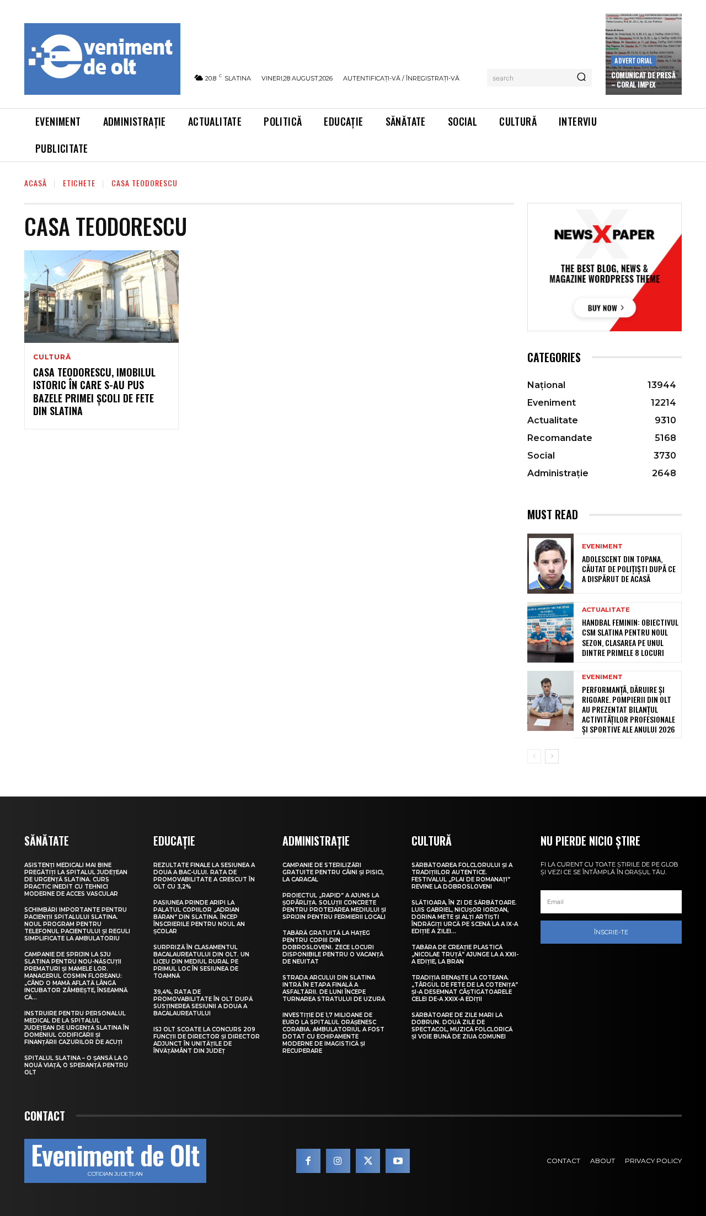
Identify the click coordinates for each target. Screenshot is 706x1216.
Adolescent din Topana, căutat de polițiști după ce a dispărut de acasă (629, 568)
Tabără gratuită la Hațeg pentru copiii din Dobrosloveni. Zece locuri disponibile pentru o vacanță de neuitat (332, 947)
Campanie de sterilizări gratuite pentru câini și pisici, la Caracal (333, 872)
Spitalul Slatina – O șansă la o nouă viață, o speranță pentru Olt (76, 1065)
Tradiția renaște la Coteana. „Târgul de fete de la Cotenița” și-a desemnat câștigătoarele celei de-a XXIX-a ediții (464, 988)
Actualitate (606, 610)
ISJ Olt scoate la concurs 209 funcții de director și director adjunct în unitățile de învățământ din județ (206, 1040)
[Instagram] (338, 1161)
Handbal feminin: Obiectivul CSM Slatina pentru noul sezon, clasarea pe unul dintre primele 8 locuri (630, 637)
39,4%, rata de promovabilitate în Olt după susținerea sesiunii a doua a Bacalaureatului (203, 1002)
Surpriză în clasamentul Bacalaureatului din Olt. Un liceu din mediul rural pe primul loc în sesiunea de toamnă (201, 962)
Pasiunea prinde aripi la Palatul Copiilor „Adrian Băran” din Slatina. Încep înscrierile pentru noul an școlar (199, 917)
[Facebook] (308, 1161)
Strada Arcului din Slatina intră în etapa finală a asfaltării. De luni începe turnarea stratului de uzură (333, 988)
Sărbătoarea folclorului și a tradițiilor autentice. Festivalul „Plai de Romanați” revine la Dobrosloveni (461, 876)
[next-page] (552, 756)
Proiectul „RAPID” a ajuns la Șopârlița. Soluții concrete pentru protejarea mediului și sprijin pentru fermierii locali (334, 906)
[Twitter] (368, 1161)
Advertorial (633, 60)
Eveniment (602, 547)
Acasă (35, 183)
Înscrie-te (611, 932)
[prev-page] (534, 756)
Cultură (52, 357)
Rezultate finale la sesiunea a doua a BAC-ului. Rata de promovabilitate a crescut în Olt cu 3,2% (204, 876)
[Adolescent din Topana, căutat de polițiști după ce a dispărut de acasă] (550, 564)
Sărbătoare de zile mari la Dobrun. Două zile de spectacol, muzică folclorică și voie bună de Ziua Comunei (461, 1025)
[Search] (581, 78)
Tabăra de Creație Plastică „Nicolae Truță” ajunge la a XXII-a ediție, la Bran (464, 954)
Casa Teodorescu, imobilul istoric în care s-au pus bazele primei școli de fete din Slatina (94, 391)
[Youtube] (398, 1161)
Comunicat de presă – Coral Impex (643, 79)
